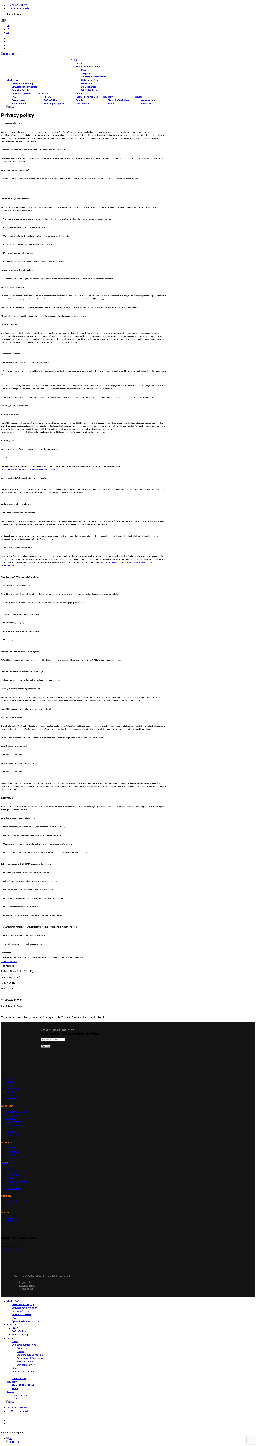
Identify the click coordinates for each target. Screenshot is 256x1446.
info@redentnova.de (17, 8)
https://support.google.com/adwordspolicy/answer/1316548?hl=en (29, 470)
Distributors (146, 103)
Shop (9, 1085)
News (79, 63)
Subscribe (45, 1046)
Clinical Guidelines (21, 93)
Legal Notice (26, 1282)
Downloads (12, 1098)
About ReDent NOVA (119, 100)
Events (79, 100)
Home (9, 1078)
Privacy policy (27, 1285)
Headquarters (147, 100)
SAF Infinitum (51, 100)
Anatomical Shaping (22, 83)
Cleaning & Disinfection (93, 76)
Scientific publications (88, 66)
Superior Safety (20, 90)
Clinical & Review (90, 90)
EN (3, 20)
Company (107, 96)
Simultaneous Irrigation (24, 86)
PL (7, 32)
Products (43, 93)
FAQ (14, 96)
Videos (79, 93)
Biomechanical (89, 86)
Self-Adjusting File (54, 103)
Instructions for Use (87, 96)
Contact (138, 96)
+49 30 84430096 (16, 5)
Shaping (85, 73)
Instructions (13, 1095)
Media (73, 59)
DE (8, 25)
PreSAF (48, 96)
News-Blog (12, 1088)
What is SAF (12, 80)
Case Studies (83, 103)
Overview (86, 70)
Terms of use (26, 1288)
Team (111, 103)
